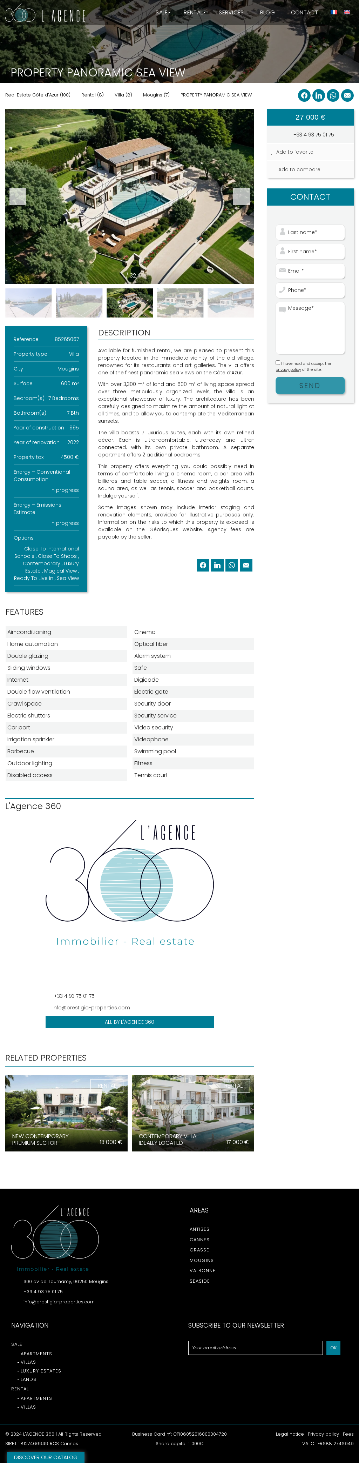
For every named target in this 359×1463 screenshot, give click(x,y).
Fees (348, 1434)
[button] (241, 196)
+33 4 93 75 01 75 (313, 134)
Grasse (199, 1250)
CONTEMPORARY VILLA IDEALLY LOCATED (167, 1139)
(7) (156, 95)
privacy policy (288, 369)
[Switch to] (333, 12)
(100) (37, 95)
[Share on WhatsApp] (333, 95)
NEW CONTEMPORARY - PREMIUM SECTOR (42, 1139)
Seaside (200, 1281)
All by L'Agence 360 (129, 1022)
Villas (28, 1362)
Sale (16, 1344)
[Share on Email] (347, 95)
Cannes (200, 1239)
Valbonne (203, 1270)
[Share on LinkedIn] (318, 95)
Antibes (200, 1229)
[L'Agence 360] (130, 904)
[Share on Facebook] (304, 95)
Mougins (202, 1260)
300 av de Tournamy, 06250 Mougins (65, 1281)
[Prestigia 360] (45, 12)
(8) (92, 95)
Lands (28, 1379)
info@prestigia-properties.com (91, 1007)
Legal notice (290, 1434)
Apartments (36, 1353)
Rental (20, 1388)
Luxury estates (41, 1371)
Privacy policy (323, 1434)
